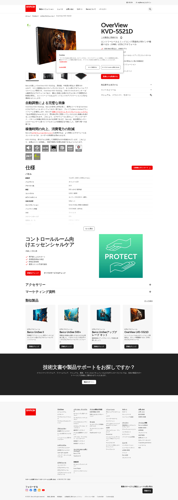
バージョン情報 (142, 422)
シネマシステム (61, 445)
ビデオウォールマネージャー (42, 133)
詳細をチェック (33, 273)
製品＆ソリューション (46, 9)
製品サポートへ (89, 382)
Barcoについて (91, 9)
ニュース (60, 9)
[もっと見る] (89, 229)
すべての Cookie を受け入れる (110, 67)
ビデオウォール (61, 462)
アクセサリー (35, 285)
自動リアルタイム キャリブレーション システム (70, 112)
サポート (80, 9)
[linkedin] (35, 490)
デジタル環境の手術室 (96, 409)
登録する (147, 491)
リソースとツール (108, 90)
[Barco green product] (28, 25)
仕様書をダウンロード (141, 167)
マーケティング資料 (40, 292)
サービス (92, 422)
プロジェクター (61, 428)
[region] (90, 61)
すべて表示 (148, 301)
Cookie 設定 (62, 67)
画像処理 (76, 462)
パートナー (102, 9)
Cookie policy (63, 61)
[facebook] (31, 490)
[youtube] (43, 490)
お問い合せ (69, 9)
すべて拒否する (92, 67)
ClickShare (60, 409)
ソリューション (110, 409)
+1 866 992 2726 (63, 479)
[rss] (39, 490)
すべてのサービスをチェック (55, 273)
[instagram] (26, 490)
